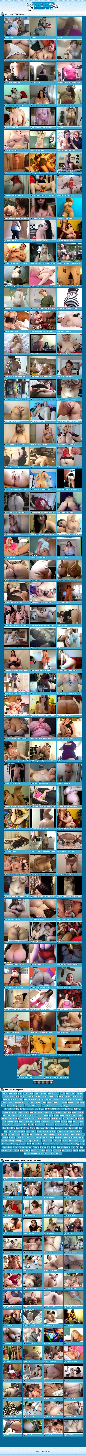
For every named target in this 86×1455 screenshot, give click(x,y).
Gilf (56, 1096)
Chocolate (31, 1115)
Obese (40, 1144)
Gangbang (56, 1102)
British (54, 1109)
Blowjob (45, 1137)
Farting (32, 1128)
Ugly (34, 1141)
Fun (83, 1134)
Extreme (5, 1096)
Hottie (21, 1122)
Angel (27, 1102)
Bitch (65, 1137)
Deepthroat (44, 1122)
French (72, 1134)
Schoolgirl (41, 1099)
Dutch (18, 1134)
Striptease (44, 1134)
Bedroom (58, 1125)
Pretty (17, 1096)
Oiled (29, 1144)
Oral (33, 1118)
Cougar (49, 1141)
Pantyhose (12, 1131)
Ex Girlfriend (30, 1096)
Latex (50, 1153)
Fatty (18, 1128)
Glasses (72, 1131)
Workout (38, 1115)
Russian (10, 1125)
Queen (62, 1115)
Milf (48, 1147)
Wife (43, 1106)
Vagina (68, 1115)
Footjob (80, 1122)
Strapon (4, 1118)
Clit (32, 1137)
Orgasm (21, 1106)
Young (36, 1093)
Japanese (51, 1093)
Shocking (11, 1134)
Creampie (6, 1099)
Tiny (57, 1093)
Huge (70, 1122)
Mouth (15, 1147)
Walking (11, 1141)
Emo (74, 1122)
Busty (70, 1137)
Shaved (70, 1102)
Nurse (45, 1144)
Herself (38, 1106)
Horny (52, 1125)
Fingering (47, 1118)
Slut (22, 1134)
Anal (67, 1093)
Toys (81, 1125)
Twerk (39, 1141)
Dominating (24, 1109)
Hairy (31, 1102)
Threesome (58, 1112)
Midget (53, 1147)
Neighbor (65, 1144)
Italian (22, 1150)
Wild (76, 1128)
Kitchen (81, 1150)
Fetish (39, 1131)
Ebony (33, 1131)
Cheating (37, 1122)
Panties (61, 1096)
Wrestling (66, 1118)
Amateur (62, 1099)
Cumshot (39, 1118)
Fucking (59, 1106)
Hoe (81, 1147)
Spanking (52, 1134)
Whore (70, 1109)
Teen (10, 1093)
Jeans (28, 1150)
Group (15, 1118)
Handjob (44, 1096)
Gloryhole (76, 1141)
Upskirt (66, 1131)
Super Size (8, 1109)
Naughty (10, 1144)
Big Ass (47, 1109)
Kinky (43, 1150)
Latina (56, 1153)
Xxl (47, 1125)
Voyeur (56, 1115)
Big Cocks (79, 1099)
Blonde (41, 1109)
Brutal (25, 1093)
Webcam (4, 1141)
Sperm (27, 1106)
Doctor (3, 1106)
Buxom (81, 1137)
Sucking (4, 1134)
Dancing (18, 1141)
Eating (56, 1099)
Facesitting (6, 1115)
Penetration (6, 1112)
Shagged (66, 1106)
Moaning (36, 1147)
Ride (10, 1150)
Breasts (45, 1115)
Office (34, 1144)
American (74, 1106)
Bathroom (77, 1109)
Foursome (58, 1128)
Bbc (37, 1128)
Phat (16, 1122)
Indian (31, 1093)
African (62, 1093)
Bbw (25, 1099)
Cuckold (51, 1096)
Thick (64, 1141)
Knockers (34, 1153)
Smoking (53, 1131)
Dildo (33, 1106)
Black (6, 1131)
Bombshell (58, 1137)
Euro (27, 1134)
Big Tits (20, 1118)
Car (60, 1118)
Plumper (64, 1122)
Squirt (9, 1106)
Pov (77, 1147)
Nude (51, 1115)
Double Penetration (72, 1096)
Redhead (16, 1150)
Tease (28, 1131)
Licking (51, 1144)
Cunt (59, 1141)
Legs (24, 1144)
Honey (15, 1106)
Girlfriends (67, 1112)
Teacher (26, 1112)
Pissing (80, 1115)
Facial (74, 1115)
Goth (73, 1147)
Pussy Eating (22, 1115)
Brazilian (24, 1125)
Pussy (33, 1150)
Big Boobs (38, 1137)
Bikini (74, 1112)
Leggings (18, 1144)
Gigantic (65, 1134)
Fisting (59, 1134)
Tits (10, 1118)
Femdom (10, 1122)
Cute (52, 1128)
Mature (38, 1096)
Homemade (32, 1099)
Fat (36, 1125)
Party (59, 1109)
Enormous (21, 1131)
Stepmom (49, 1099)
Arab (15, 1093)
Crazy (82, 1102)
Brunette (80, 1112)
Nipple (21, 1099)
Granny (5, 1093)
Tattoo (71, 1128)
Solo (4, 1122)
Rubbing (4, 1150)
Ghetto (37, 1134)
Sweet (27, 1122)
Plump (75, 1150)
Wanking (74, 1118)
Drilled (27, 1137)
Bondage (42, 1125)
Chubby (16, 1109)
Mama (22, 1096)
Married (57, 1122)
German (14, 1112)
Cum (54, 1141)
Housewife (79, 1093)
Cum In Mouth (18, 1102)
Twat (43, 1141)
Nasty (82, 1144)
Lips (70, 1125)
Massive (12, 1137)
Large (40, 1153)
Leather (59, 1147)
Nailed (10, 1147)
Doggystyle (19, 1137)
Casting (4, 1102)
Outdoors (67, 1147)
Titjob (49, 1102)
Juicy (81, 1128)
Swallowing (25, 1128)
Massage (29, 1147)
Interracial (43, 1093)
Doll (52, 1112)
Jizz (38, 1150)
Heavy (4, 1125)
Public (65, 1109)
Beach (66, 1128)
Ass (31, 1122)
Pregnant (14, 1099)
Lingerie (57, 1144)
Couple (65, 1125)
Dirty (81, 1096)
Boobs (47, 1112)
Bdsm (13, 1128)
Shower (59, 1131)
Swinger (27, 1118)
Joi (60, 1153)
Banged (16, 1125)
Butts (75, 1137)
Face (31, 1134)
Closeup (45, 1131)
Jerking (79, 1131)
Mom (20, 1093)
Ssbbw (78, 1134)
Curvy (69, 1141)
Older (11, 1096)
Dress (20, 1112)
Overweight (57, 1150)
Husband (40, 1112)
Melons (4, 1144)
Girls (51, 1122)
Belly (47, 1128)
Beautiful (33, 1112)
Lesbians (64, 1102)
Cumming (6, 1128)
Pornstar (49, 1150)
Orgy (77, 1144)
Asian (73, 1093)
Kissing (69, 1150)
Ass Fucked (70, 1099)
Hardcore (81, 1106)
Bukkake (31, 1125)
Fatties (10, 1102)
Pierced (26, 1153)
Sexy (82, 1141)
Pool (63, 1150)
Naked (14, 1115)
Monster (21, 1147)
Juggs (42, 1128)
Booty (52, 1137)
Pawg (45, 1153)
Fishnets (81, 1118)
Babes (44, 1102)
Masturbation (51, 1106)
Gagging (5, 1137)
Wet (36, 1109)
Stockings (54, 1118)
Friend (77, 1102)
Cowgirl (37, 1102)
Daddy (31, 1109)
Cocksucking (27, 1141)
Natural (72, 1144)
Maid (4, 1147)
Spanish (76, 1125)
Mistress (43, 1147)
